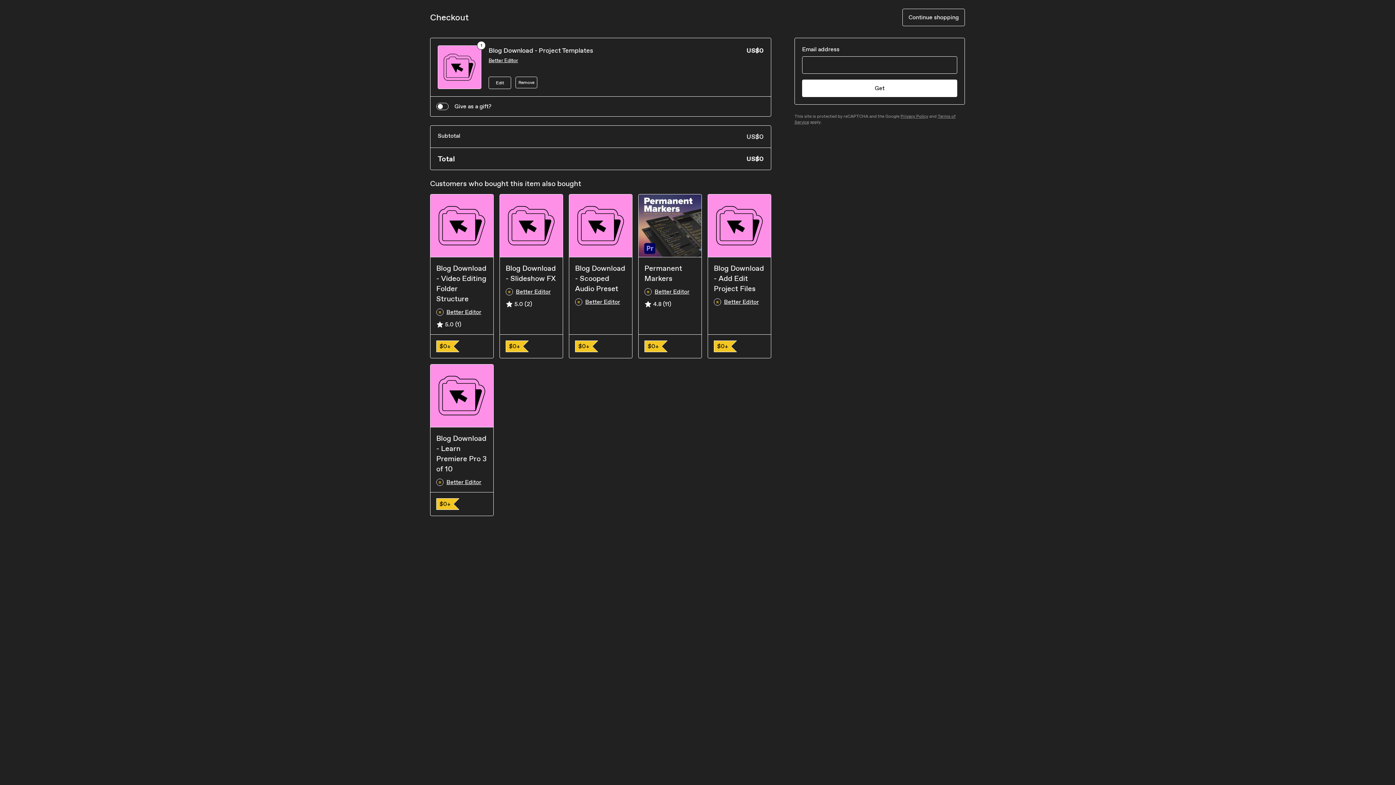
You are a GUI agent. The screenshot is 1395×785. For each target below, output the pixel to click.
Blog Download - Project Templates (541, 51)
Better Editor (503, 60)
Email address (821, 49)
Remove (526, 82)
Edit (500, 82)
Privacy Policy (914, 116)
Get (880, 88)
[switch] (442, 106)
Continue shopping (934, 17)
